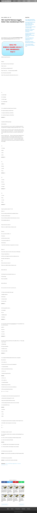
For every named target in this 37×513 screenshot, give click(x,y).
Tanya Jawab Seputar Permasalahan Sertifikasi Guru (29, 45)
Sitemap (28, 508)
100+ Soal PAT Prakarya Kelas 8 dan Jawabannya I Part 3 (15, 491)
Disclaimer (23, 508)
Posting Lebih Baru (4, 504)
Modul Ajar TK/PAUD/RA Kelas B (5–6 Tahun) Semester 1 (29, 30)
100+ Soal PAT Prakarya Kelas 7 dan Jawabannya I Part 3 (21, 500)
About (8, 508)
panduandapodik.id (6, 1)
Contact (12, 508)
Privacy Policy (17, 508)
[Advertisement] (18, 9)
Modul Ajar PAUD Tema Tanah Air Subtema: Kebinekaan (29, 38)
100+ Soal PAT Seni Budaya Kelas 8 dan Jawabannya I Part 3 (21, 491)
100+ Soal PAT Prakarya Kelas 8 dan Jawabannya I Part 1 (3, 500)
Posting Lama (22, 504)
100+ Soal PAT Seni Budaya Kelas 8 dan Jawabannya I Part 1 (4, 491)
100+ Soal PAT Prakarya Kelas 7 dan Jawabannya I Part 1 (15, 500)
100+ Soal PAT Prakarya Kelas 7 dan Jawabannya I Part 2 (9, 491)
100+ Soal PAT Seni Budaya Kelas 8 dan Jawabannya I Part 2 (10, 500)
